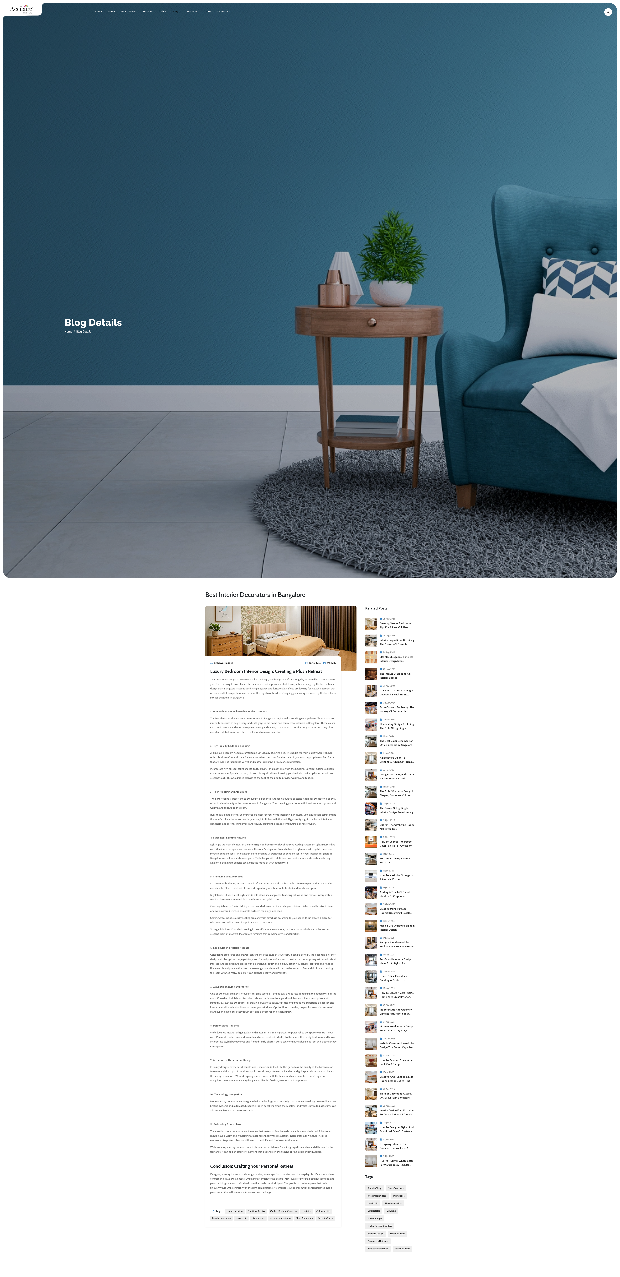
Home (98, 11)
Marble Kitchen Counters (283, 1211)
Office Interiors (402, 1248)
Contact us (223, 11)
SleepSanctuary (304, 1218)
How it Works (128, 11)
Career (207, 11)
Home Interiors (235, 1211)
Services (147, 11)
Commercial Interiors (378, 1241)
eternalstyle (258, 1218)
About (111, 11)
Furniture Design (257, 1211)
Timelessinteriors (221, 1218)
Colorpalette (323, 1211)
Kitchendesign (375, 1218)
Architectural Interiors (378, 1248)
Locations (191, 11)
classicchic (241, 1218)
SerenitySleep (326, 1218)
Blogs (176, 11)
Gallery (163, 11)
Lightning (307, 1211)
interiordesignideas (280, 1218)
